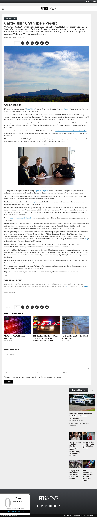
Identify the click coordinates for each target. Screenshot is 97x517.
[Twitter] (43, 506)
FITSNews (9, 37)
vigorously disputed (41, 190)
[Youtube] (51, 506)
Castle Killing (30, 109)
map (86, 238)
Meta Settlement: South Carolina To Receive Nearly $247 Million (88, 475)
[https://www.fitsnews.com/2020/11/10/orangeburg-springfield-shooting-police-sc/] (46, 325)
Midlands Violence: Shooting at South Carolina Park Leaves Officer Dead (80, 416)
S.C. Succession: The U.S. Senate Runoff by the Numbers (88, 445)
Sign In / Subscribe (91, 1)
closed (66, 109)
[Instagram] (47, 506)
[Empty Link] (92, 390)
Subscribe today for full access (15, 509)
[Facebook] (39, 506)
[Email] (56, 506)
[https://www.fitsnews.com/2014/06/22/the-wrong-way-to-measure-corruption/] (17, 325)
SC (15, 18)
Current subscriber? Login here (15, 511)
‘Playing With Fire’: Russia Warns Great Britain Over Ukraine (74, 474)
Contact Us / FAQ (67, 515)
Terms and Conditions (79, 515)
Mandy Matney (39, 343)
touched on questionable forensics (20, 218)
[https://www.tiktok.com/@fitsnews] (59, 506)
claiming (32, 202)
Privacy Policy (90, 515)
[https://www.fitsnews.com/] (48, 498)
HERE (68, 286)
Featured (8, 18)
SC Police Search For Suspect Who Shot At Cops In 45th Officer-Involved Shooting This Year (45, 338)
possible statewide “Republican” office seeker (70, 131)
